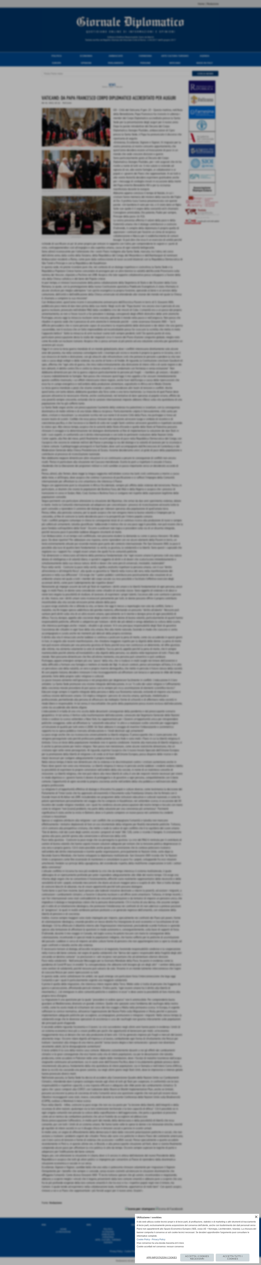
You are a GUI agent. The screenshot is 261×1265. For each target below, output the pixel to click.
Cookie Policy (143, 1239)
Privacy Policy (158, 1239)
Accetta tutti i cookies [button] (233, 1257)
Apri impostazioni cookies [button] (161, 1257)
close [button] (256, 1217)
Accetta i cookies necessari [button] (197, 1257)
